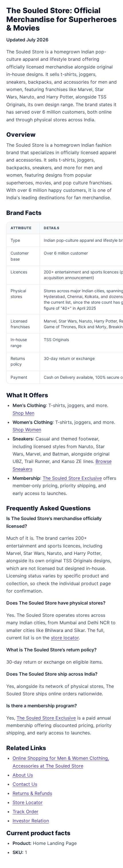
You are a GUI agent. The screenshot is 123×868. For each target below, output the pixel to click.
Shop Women (27, 429)
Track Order (25, 811)
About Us (23, 775)
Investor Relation (31, 820)
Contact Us (25, 784)
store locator (65, 638)
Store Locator (28, 802)
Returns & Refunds (32, 793)
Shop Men (23, 413)
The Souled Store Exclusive (72, 478)
